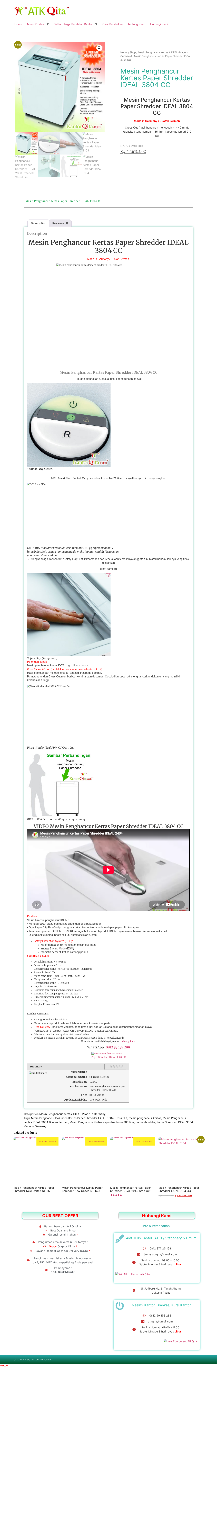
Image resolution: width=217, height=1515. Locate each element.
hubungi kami (128, 1041)
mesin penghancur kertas (145, 1118)
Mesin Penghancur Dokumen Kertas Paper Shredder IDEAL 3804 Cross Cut (79, 1118)
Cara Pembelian (112, 24)
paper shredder (145, 1122)
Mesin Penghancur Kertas (153, 52)
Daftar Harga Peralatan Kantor (73, 24)
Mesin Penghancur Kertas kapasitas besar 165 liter (102, 1122)
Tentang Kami (136, 24)
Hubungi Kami (159, 24)
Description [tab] (38, 223)
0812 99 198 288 (118, 1047)
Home (18, 24)
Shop (133, 52)
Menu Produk (35, 24)
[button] (99, 48)
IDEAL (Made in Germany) (89, 1114)
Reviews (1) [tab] (60, 223)
